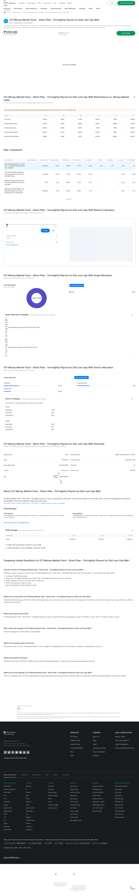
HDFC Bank (7, 792)
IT (26, 789)
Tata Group (73, 786)
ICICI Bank (7, 802)
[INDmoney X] (12, 752)
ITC (5, 817)
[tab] (10, 775)
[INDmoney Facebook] (5, 752)
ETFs (39, 3)
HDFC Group (74, 802)
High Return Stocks (98, 802)
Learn (95, 744)
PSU (27, 814)
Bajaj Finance (8, 808)
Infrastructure (30, 808)
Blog (94, 740)
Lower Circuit (119, 808)
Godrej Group (74, 811)
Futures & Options (76, 748)
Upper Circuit (119, 805)
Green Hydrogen (53, 805)
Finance (28, 823)
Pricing (69, 3)
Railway (28, 817)
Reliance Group (75, 792)
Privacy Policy (120, 736)
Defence (28, 802)
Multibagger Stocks (98, 805)
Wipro (5, 823)
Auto (27, 795)
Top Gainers (118, 789)
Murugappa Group (75, 820)
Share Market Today (121, 786)
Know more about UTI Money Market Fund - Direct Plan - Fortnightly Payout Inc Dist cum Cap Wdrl (34, 503)
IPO (55, 3)
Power (28, 805)
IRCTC (6, 814)
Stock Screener (97, 811)
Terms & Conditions (122, 740)
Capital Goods (30, 820)
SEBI (16, 848)
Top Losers (118, 792)
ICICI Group (73, 814)
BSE (24, 848)
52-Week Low (119, 802)
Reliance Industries (9, 789)
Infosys (6, 805)
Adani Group (74, 789)
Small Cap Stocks (97, 792)
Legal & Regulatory (122, 744)
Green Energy (52, 792)
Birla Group (73, 798)
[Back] (5, 12)
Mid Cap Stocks (97, 789)
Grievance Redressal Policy (124, 748)
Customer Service (99, 748)
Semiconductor (53, 795)
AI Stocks (51, 786)
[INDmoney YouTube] (16, 752)
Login (111, 3)
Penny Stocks (96, 795)
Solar (49, 798)
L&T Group (73, 808)
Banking (28, 786)
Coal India (7, 826)
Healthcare (29, 829)
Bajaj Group (73, 795)
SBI (5, 795)
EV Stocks (51, 789)
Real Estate (29, 811)
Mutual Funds (47, 3)
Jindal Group (74, 817)
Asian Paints (7, 829)
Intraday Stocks (119, 817)
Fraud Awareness (99, 752)
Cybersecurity (52, 808)
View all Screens (97, 808)
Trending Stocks (120, 811)
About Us (96, 736)
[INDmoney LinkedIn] (8, 752)
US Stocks (21, 3)
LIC (5, 820)
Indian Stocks (31, 3)
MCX (29, 848)
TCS (5, 798)
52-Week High (119, 798)
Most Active (118, 795)
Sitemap (96, 755)
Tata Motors (7, 786)
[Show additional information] (134, 97)
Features (62, 3)
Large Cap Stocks (97, 786)
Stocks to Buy (119, 814)
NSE (20, 848)
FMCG (28, 798)
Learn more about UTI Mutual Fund (16, 523)
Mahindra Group (75, 805)
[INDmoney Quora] (27, 752)
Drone (50, 802)
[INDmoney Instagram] (20, 752)
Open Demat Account (126, 3)
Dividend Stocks (97, 798)
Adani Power (8, 811)
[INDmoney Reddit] (24, 752)
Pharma (28, 792)
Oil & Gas (28, 826)
